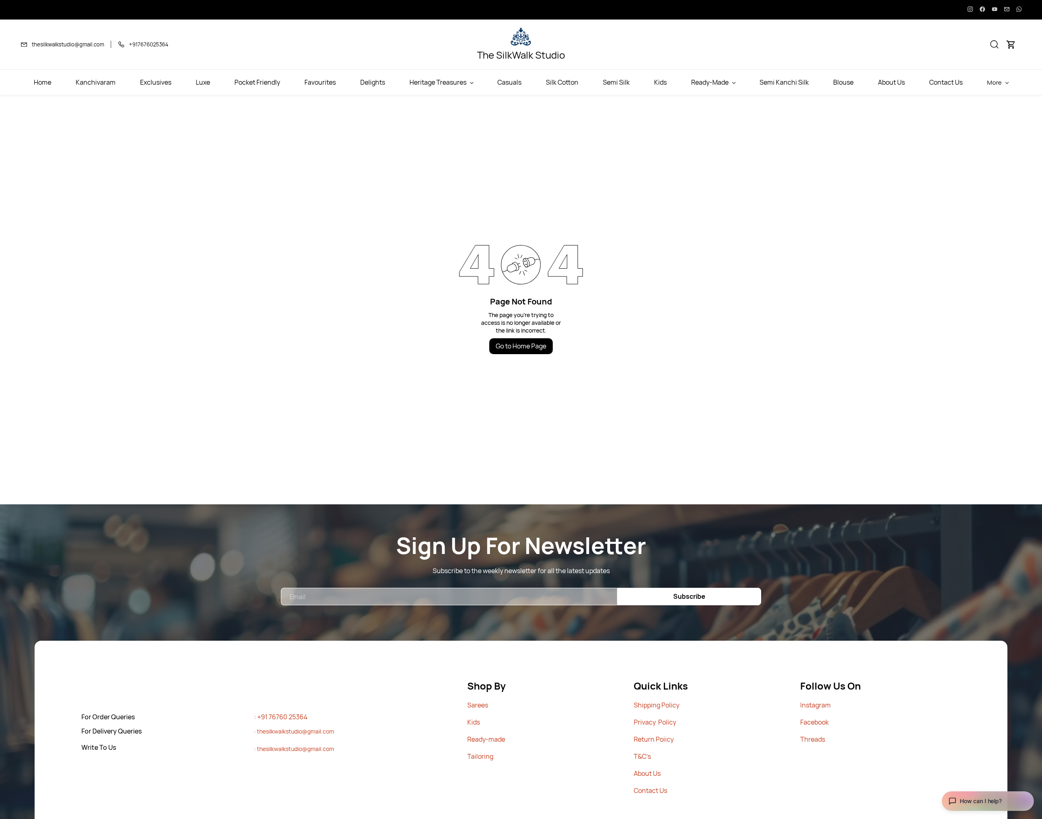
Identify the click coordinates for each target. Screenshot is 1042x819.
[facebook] (982, 9)
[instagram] (970, 9)
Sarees (477, 705)
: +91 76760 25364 (280, 716)
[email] (1006, 9)
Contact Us (650, 790)
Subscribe (689, 596)
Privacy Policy (655, 722)
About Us (647, 773)
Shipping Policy (656, 705)
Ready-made (486, 739)
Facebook (814, 722)
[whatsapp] (1019, 9)
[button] (994, 44)
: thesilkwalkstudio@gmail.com (294, 731)
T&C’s (642, 756)
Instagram (815, 705)
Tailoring (480, 756)
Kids (473, 722)
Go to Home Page (521, 346)
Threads (812, 739)
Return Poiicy (654, 739)
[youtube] (994, 9)
